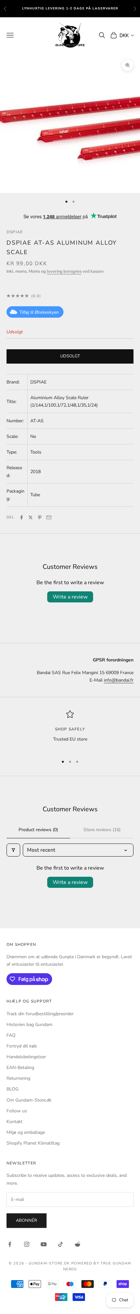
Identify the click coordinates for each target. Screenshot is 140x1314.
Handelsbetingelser (26, 1057)
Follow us (17, 1111)
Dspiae (15, 232)
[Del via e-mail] (48, 517)
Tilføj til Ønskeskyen (39, 312)
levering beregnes (64, 271)
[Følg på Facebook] (10, 1244)
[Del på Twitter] (30, 517)
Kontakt (14, 1122)
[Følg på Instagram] (26, 1244)
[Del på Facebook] (21, 517)
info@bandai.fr (118, 680)
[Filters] (13, 850)
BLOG (13, 1089)
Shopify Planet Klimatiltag (33, 1143)
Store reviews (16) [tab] (101, 830)
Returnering (18, 1078)
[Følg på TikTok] (60, 1244)
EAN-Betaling (20, 1067)
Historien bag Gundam (29, 1024)
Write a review (70, 596)
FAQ (11, 1035)
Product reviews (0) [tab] (38, 830)
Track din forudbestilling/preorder (40, 1014)
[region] (70, 730)
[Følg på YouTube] (43, 1244)
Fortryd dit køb (22, 1046)
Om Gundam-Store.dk (29, 1100)
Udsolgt (70, 356)
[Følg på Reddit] (77, 1244)
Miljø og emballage (26, 1132)
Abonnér (26, 1220)
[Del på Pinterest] (39, 517)
